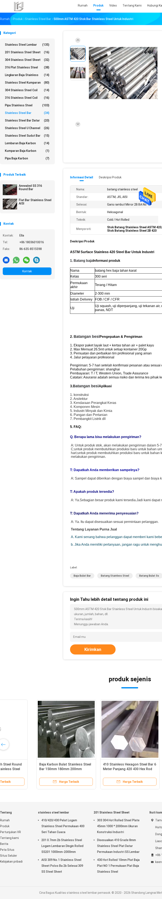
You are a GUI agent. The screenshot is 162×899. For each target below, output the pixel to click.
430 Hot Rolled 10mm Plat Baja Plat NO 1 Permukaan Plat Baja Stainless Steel (118, 865)
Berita (4, 844)
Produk (4, 826)
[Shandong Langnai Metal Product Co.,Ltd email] (6, 259)
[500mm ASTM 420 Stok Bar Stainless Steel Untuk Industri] (123, 73)
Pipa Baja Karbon (27, 158)
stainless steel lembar (27, 44)
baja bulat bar (82, 575)
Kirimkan (92, 649)
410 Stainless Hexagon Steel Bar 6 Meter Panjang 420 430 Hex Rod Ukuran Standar (96, 769)
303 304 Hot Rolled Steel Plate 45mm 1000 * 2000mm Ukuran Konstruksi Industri (118, 826)
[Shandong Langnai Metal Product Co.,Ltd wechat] (26, 259)
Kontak (27, 271)
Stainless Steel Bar (27, 113)
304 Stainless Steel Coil (27, 90)
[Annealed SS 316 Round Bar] (10, 190)
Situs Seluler (8, 855)
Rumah (5, 820)
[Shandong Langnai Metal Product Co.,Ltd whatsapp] (16, 259)
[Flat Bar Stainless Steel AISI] (10, 204)
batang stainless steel (115, 575)
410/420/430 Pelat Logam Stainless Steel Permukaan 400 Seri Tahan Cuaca (62, 826)
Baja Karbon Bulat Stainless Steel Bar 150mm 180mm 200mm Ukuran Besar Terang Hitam (32, 769)
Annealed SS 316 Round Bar (30, 187)
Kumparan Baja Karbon (27, 150)
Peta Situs (7, 849)
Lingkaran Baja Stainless (27, 75)
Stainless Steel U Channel (27, 128)
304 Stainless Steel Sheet (27, 59)
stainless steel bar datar (27, 120)
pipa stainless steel (27, 105)
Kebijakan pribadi (11, 861)
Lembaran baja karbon (27, 143)
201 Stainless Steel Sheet (27, 52)
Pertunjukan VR (10, 832)
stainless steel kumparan (27, 82)
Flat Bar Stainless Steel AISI (35, 201)
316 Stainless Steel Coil (27, 97)
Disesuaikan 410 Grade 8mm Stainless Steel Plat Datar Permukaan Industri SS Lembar (118, 846)
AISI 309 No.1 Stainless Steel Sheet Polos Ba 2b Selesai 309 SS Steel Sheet (62, 865)
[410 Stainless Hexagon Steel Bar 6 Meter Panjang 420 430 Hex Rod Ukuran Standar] (96, 729)
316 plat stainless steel (27, 67)
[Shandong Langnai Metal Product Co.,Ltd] (18, 6)
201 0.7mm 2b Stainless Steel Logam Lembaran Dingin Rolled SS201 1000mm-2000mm (62, 846)
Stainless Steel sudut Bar (27, 135)
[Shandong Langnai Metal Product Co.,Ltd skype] (36, 259)
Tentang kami (9, 838)
